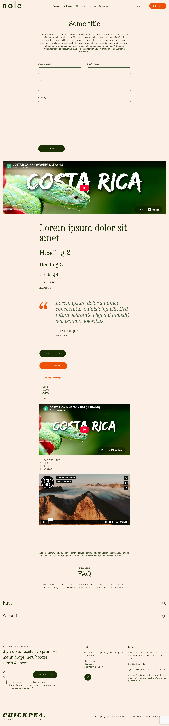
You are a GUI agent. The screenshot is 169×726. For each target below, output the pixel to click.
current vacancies (154, 716)
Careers (92, 6)
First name (44, 64)
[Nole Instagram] (87, 677)
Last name (93, 64)
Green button (53, 353)
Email (41, 80)
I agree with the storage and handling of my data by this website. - (33, 685)
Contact (89, 664)
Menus (55, 6)
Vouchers (103, 6)
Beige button (53, 378)
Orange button (53, 366)
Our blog (89, 661)
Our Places (67, 6)
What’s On (80, 6)
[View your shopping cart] (138, 6)
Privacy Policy (21, 688)
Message (43, 97)
